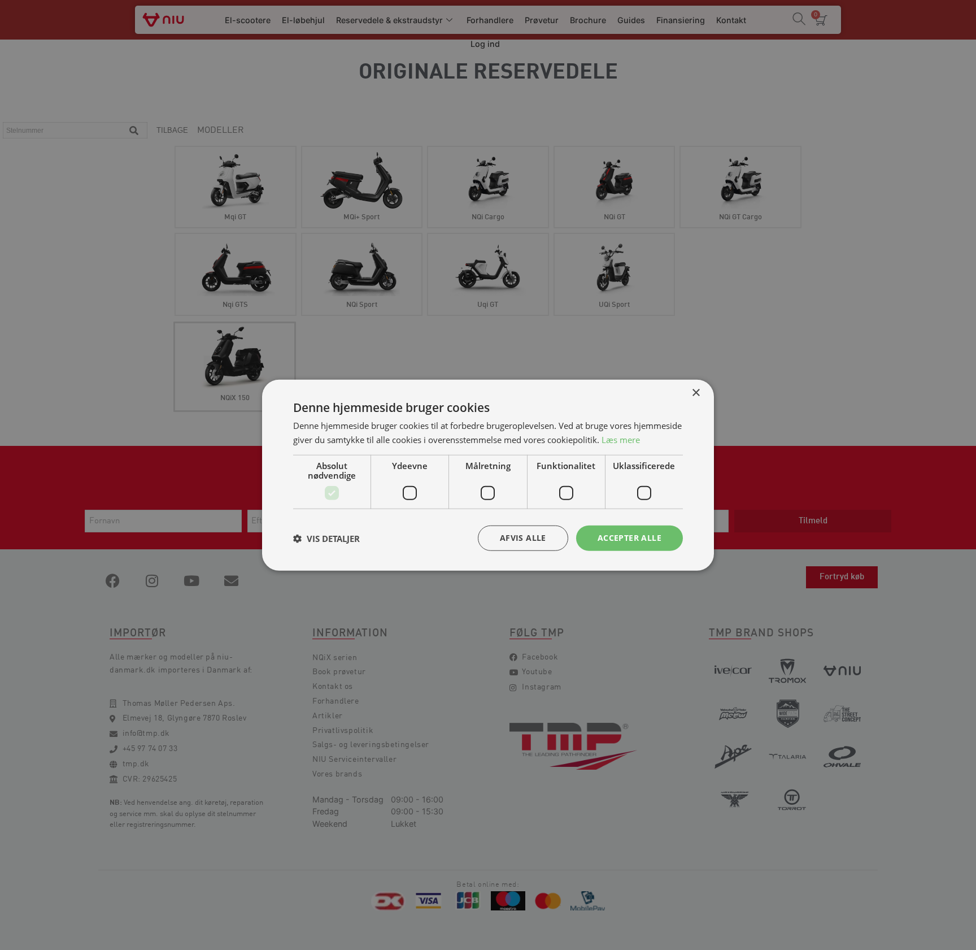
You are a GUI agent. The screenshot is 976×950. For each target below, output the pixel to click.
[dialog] (488, 475)
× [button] (695, 392)
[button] (326, 538)
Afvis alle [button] (523, 537)
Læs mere (621, 439)
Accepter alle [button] (629, 537)
